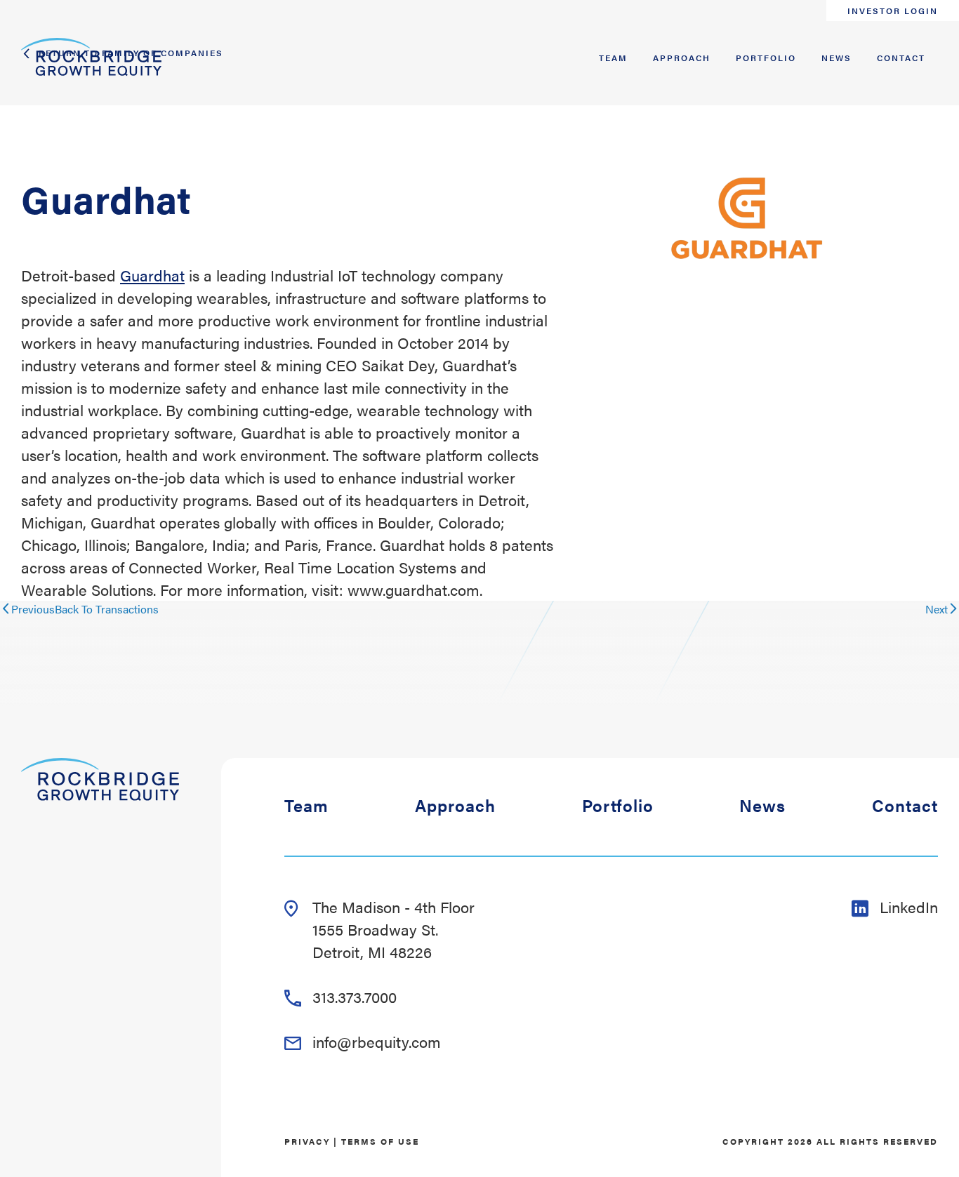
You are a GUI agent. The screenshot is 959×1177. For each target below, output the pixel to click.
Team (613, 57)
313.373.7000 (354, 996)
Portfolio (766, 57)
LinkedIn (909, 906)
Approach (681, 57)
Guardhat (152, 275)
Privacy (307, 1141)
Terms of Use (380, 1141)
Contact (901, 57)
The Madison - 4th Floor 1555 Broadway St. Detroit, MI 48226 (393, 929)
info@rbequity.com (376, 1041)
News (836, 57)
